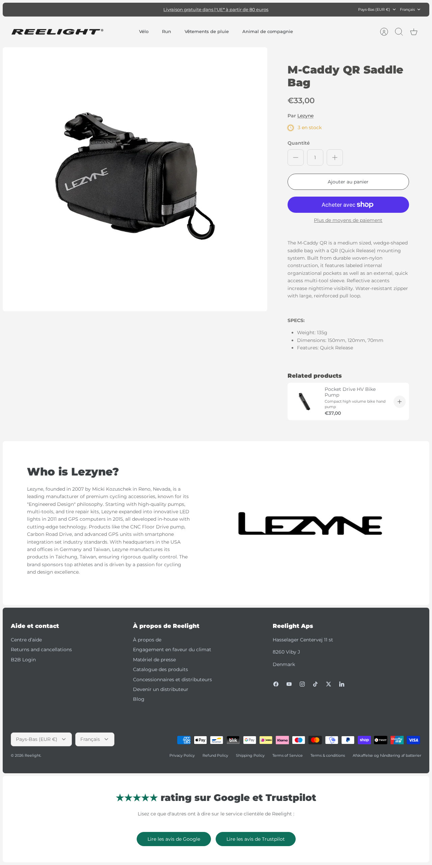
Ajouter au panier (348, 182)
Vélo (143, 31)
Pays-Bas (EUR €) (374, 9)
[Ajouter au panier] (400, 402)
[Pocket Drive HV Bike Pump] (304, 401)
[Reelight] (57, 32)
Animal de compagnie (267, 31)
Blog (138, 699)
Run (166, 31)
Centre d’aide (26, 640)
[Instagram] (302, 684)
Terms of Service (287, 755)
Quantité (299, 143)
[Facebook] (275, 684)
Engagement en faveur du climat (172, 649)
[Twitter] (328, 684)
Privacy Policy (182, 755)
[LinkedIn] (341, 684)
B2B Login (23, 660)
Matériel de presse (154, 660)
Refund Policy (215, 755)
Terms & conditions (327, 755)
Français (407, 9)
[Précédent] (143, 9)
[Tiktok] (315, 684)
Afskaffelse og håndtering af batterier (387, 755)
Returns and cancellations (41, 649)
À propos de (147, 640)
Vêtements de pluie (207, 31)
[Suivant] (289, 9)
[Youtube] (289, 684)
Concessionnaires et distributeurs (172, 679)
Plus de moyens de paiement (348, 220)
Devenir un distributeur (160, 689)
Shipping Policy (250, 755)
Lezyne (305, 116)
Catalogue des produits (160, 669)
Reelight (32, 755)
